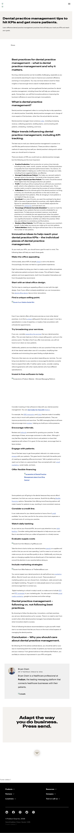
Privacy (19, 822)
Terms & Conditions (10, 822)
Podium (21, 679)
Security (24, 822)
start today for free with (39, 410)
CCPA (28, 822)
